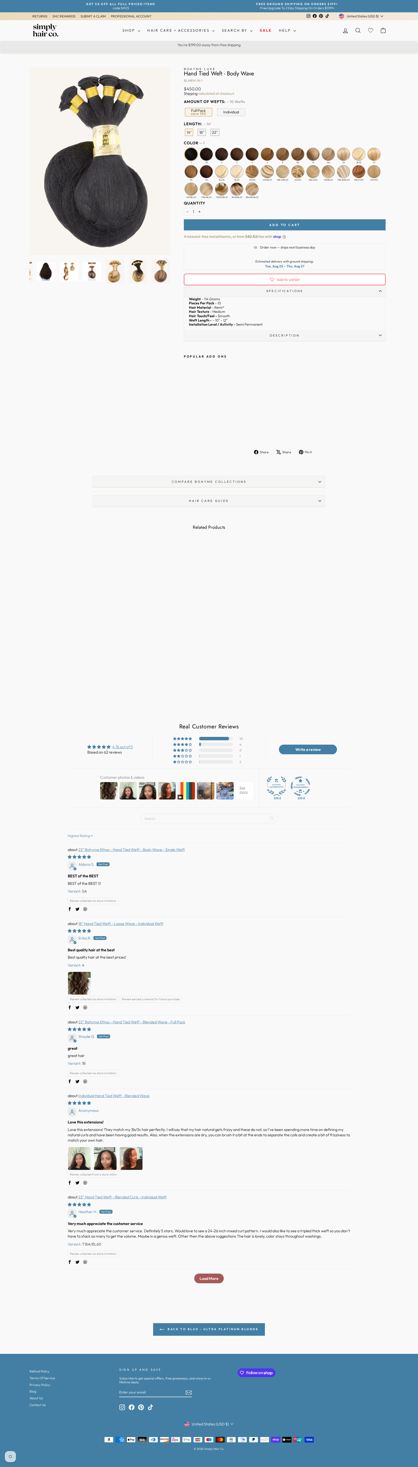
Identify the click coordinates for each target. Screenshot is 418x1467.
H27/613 (374, 171)
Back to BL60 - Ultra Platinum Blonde (212, 1329)
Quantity (194, 203)
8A (297, 154)
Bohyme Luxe (200, 69)
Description (285, 335)
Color (194, 143)
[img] (79, 856)
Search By (235, 30)
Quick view (73, 667)
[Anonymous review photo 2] (105, 1158)
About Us (36, 1398)
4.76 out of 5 (122, 746)
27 (374, 154)
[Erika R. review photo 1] (79, 983)
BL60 (237, 171)
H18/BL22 (328, 171)
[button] (183, 738)
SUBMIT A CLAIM (93, 16)
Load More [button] (209, 1278)
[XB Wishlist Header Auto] (370, 30)
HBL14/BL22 (282, 171)
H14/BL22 (267, 171)
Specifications (284, 291)
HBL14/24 (313, 171)
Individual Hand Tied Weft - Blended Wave (113, 1095)
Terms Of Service (42, 1378)
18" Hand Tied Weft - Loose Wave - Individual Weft (120, 923)
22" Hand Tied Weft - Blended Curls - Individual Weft (122, 1197)
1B (206, 154)
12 (313, 154)
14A (328, 154)
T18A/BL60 (206, 189)
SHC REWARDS (63, 16)
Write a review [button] (308, 749)
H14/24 (297, 171)
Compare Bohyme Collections (209, 482)
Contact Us (38, 1405)
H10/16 (252, 171)
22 (343, 154)
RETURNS (39, 16)
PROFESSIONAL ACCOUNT (131, 16)
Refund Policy (39, 1371)
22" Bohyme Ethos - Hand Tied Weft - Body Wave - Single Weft (131, 849)
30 (191, 171)
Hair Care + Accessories (179, 30)
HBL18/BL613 (343, 171)
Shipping (191, 93)
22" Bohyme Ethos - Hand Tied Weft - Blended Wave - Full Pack (131, 1022)
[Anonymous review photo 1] (79, 1158)
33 (206, 171)
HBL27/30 (358, 171)
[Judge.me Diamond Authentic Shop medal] (276, 786)
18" (201, 132)
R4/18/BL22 (237, 189)
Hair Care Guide (209, 501)
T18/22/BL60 (221, 189)
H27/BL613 (191, 189)
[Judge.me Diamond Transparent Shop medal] (300, 786)
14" (189, 132)
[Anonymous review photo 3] (131, 1158)
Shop (129, 30)
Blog (33, 1391)
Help (285, 30)
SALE (266, 30)
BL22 (358, 154)
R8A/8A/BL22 (252, 189)
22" (215, 132)
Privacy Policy (40, 1385)
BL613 (221, 171)
